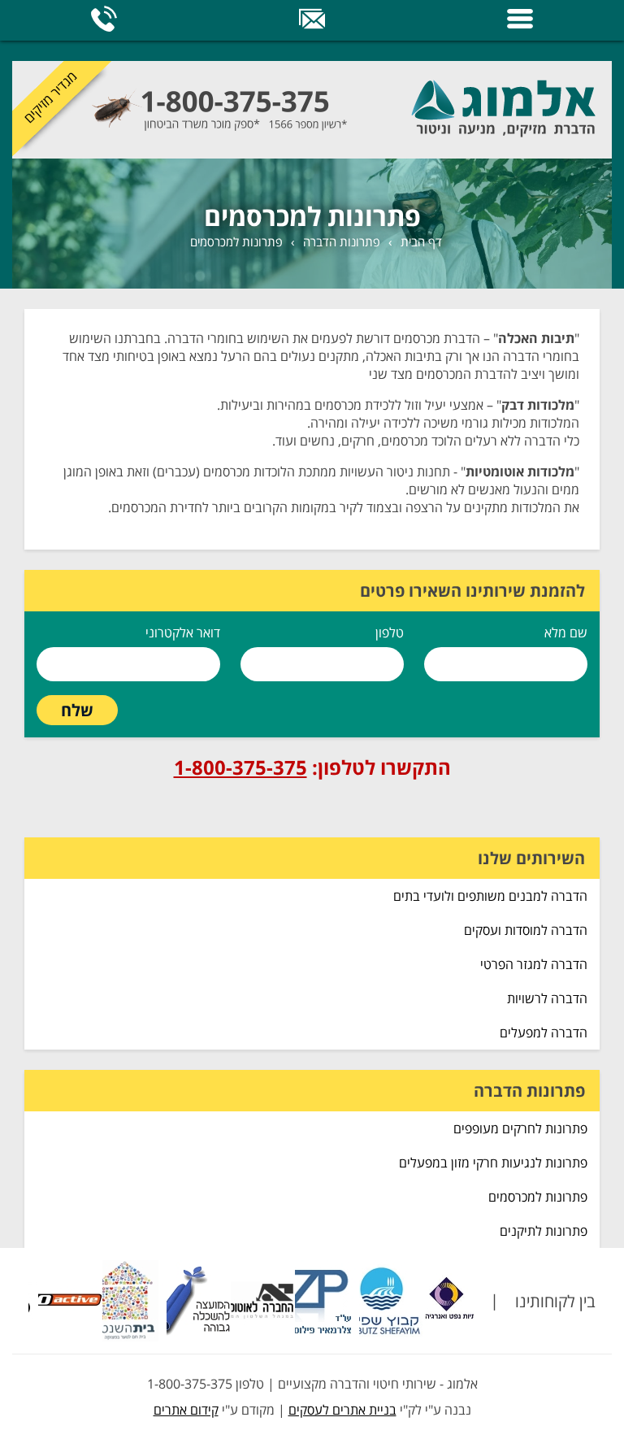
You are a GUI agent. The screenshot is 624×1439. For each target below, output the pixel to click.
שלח (77, 710)
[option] (410, 1300)
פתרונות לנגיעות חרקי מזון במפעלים (493, 1163)
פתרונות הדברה (341, 241)
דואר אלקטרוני (182, 632)
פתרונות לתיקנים (543, 1231)
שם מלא (565, 632)
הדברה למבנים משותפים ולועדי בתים (490, 896)
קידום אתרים (186, 1410)
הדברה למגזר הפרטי (533, 964)
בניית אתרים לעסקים (342, 1410)
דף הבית (421, 241)
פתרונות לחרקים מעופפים (520, 1128)
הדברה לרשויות (547, 998)
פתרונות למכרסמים (236, 241)
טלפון (389, 632)
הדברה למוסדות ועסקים (525, 930)
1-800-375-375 (240, 767)
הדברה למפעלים (543, 1032)
